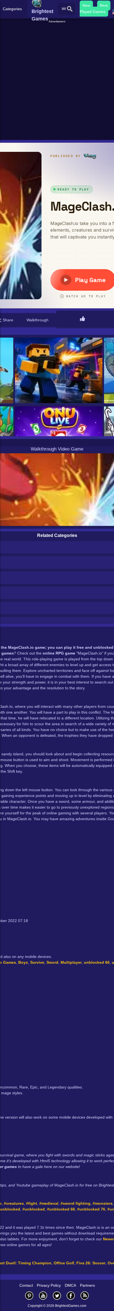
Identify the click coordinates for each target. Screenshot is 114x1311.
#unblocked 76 (91, 1209)
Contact (26, 1285)
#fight (31, 1203)
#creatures (14, 1203)
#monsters (103, 1203)
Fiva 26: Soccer (90, 1263)
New (86, 5)
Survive (37, 962)
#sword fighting (75, 1203)
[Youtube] (43, 1295)
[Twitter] (57, 1295)
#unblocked (33, 1209)
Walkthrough (37, 320)
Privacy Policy (49, 1285)
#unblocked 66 (61, 1209)
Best (104, 5)
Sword (52, 962)
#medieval (48, 1203)
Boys (23, 962)
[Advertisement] (57, 80)
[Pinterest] (29, 1295)
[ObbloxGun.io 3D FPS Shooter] (59, 371)
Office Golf (64, 1263)
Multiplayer (71, 962)
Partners (87, 1285)
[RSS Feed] (85, 1295)
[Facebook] (71, 1295)
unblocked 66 (97, 962)
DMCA (70, 1285)
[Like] (82, 319)
